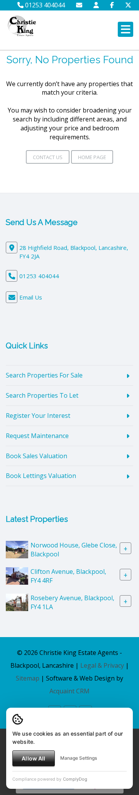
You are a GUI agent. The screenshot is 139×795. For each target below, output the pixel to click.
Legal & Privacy (102, 665)
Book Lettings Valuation (41, 475)
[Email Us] (79, 5)
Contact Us (48, 157)
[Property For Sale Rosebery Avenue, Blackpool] (17, 602)
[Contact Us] (96, 5)
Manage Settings (78, 758)
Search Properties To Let (42, 395)
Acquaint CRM (69, 691)
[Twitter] (128, 5)
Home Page (92, 157)
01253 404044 (44, 5)
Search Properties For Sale (44, 375)
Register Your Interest (38, 415)
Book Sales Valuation (36, 456)
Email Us (30, 297)
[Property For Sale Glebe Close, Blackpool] (17, 549)
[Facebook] (112, 5)
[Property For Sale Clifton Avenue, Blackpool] (17, 575)
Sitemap (27, 678)
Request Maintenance (37, 435)
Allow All (33, 758)
